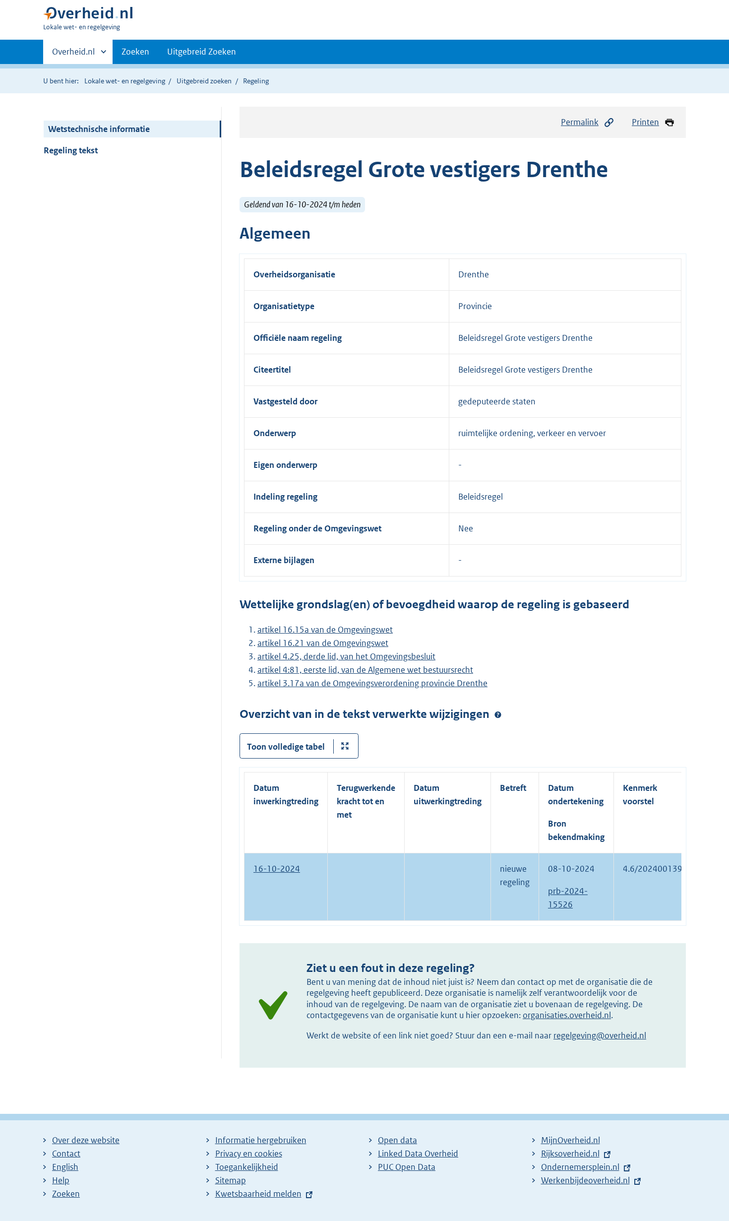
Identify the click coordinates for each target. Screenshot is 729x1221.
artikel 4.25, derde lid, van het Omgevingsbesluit (346, 656)
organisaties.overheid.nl (567, 1015)
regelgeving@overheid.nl (599, 1035)
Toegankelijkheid (246, 1166)
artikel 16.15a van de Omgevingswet (325, 629)
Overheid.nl (73, 55)
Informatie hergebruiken (260, 1140)
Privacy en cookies (248, 1153)
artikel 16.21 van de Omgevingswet (322, 643)
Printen (645, 122)
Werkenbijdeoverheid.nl (585, 1180)
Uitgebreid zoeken (204, 80)
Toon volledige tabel (286, 746)
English (65, 1166)
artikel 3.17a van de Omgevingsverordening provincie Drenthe (372, 683)
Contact (66, 1153)
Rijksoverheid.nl (570, 1153)
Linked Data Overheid (418, 1153)
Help (60, 1180)
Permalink (580, 122)
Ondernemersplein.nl (580, 1166)
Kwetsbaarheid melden (258, 1193)
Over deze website (86, 1140)
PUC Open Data (406, 1166)
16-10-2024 (276, 868)
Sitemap (230, 1180)
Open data (397, 1140)
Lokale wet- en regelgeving (124, 80)
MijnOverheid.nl (570, 1140)
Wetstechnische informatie (99, 129)
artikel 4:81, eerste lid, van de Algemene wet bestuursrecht (365, 669)
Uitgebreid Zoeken (201, 51)
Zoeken (135, 51)
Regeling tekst (71, 150)
